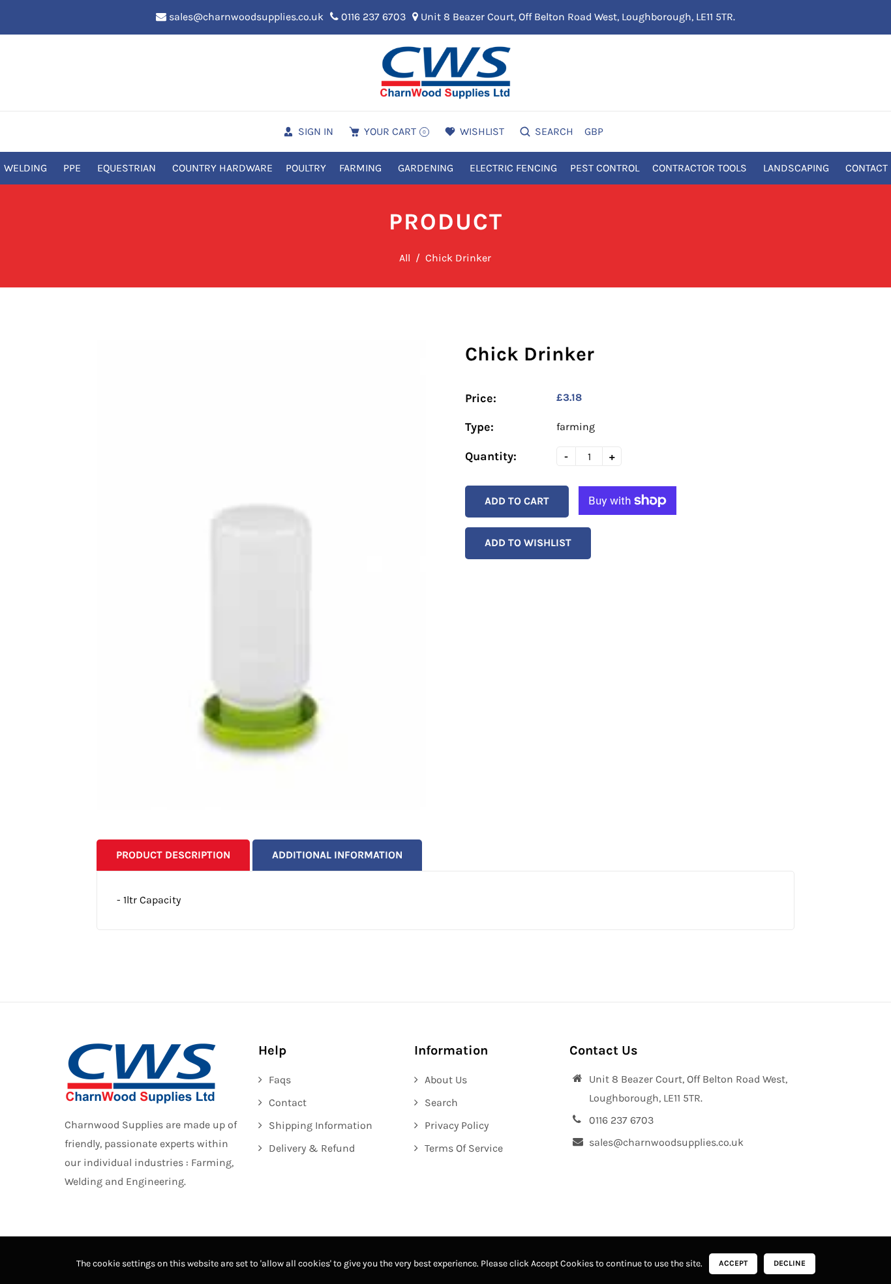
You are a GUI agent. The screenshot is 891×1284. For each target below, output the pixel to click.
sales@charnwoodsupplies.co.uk (245, 16)
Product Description (173, 855)
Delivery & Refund (312, 1148)
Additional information (337, 855)
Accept (733, 1263)
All (404, 258)
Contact (288, 1102)
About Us (446, 1079)
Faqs (280, 1079)
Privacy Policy (457, 1125)
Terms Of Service (464, 1148)
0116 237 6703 (372, 16)
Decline (790, 1263)
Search (441, 1102)
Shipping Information (320, 1125)
